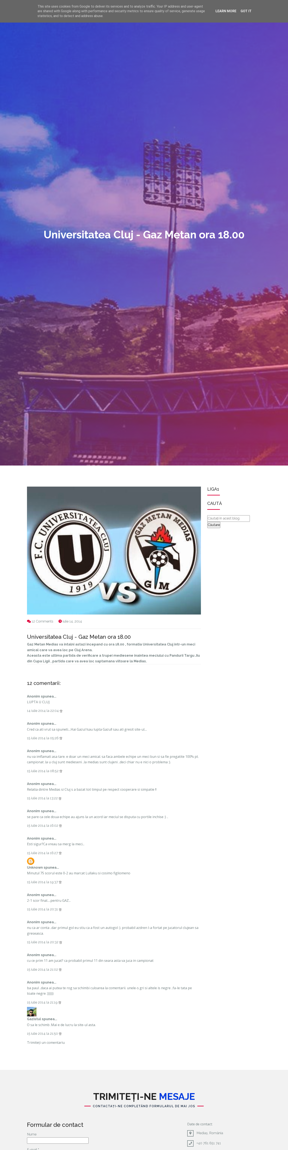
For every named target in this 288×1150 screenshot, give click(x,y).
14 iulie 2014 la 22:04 (43, 711)
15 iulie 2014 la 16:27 (43, 853)
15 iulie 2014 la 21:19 (42, 1002)
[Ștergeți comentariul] (61, 711)
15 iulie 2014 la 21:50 (43, 1034)
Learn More (225, 11)
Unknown (35, 868)
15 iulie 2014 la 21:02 (43, 970)
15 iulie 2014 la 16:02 (43, 826)
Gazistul (34, 1019)
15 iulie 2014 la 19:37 (43, 882)
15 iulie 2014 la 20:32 (43, 942)
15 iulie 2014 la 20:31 (43, 909)
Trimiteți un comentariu (46, 1042)
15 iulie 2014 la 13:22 (43, 798)
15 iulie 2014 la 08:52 (43, 771)
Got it (246, 11)
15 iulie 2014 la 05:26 (43, 738)
